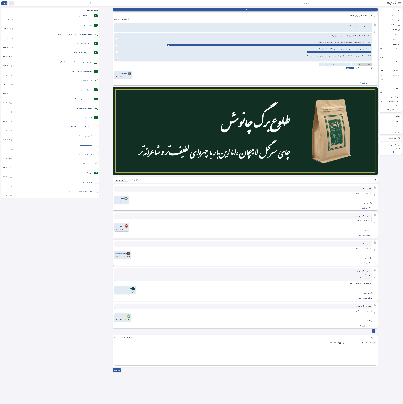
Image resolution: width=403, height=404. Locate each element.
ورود (11, 3)
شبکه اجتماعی (396, 121)
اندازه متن (393, 148)
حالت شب (393, 145)
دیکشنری (397, 116)
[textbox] (245, 355)
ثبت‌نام (4, 3)
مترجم (398, 126)
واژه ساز (397, 132)
